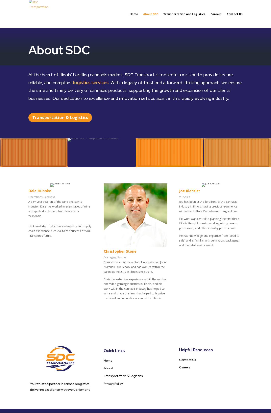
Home (134, 14)
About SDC (150, 14)
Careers (216, 14)
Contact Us (235, 14)
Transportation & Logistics (60, 117)
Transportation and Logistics (184, 14)
